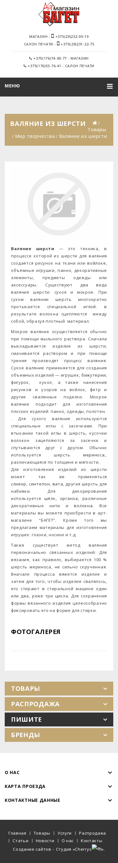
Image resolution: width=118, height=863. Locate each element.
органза (69, 498)
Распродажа (92, 833)
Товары (96, 129)
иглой (89, 306)
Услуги (65, 833)
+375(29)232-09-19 (71, 36)
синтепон (39, 484)
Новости (45, 840)
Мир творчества (35, 136)
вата (58, 484)
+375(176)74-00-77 (49, 58)
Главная (17, 833)
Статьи (20, 840)
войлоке (96, 263)
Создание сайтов (32, 849)
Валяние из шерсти (83, 136)
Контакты (92, 840)
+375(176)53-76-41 (44, 65)
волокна (83, 505)
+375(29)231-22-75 (77, 44)
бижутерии (93, 375)
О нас (68, 840)
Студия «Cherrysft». (80, 849)
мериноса (94, 455)
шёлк (50, 498)
